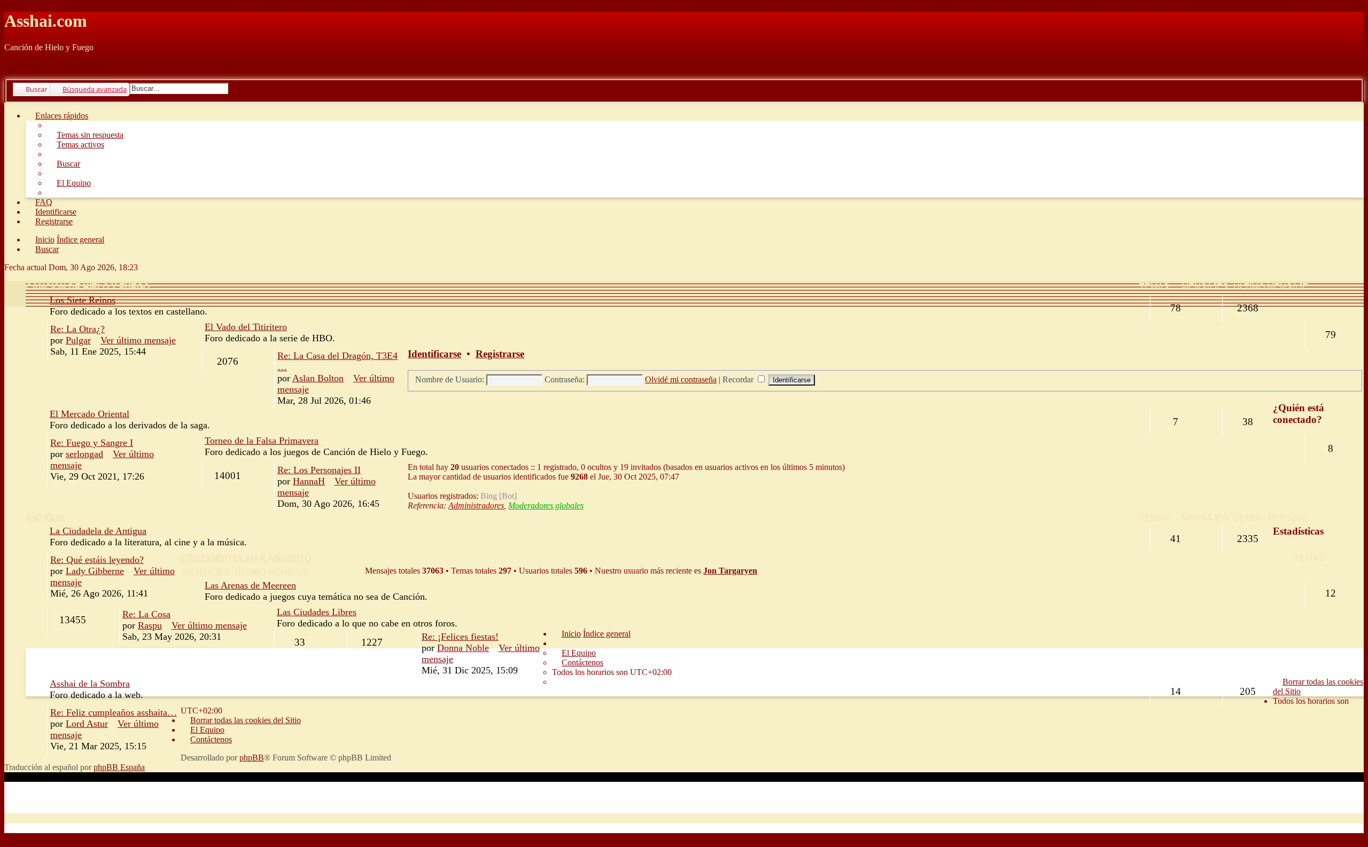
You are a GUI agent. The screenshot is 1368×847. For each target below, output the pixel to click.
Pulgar (78, 340)
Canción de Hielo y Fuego (88, 287)
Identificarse (434, 353)
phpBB (251, 757)
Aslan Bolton (318, 378)
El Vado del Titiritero (246, 326)
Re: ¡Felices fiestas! (460, 636)
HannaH (309, 481)
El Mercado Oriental (89, 414)
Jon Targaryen (730, 570)
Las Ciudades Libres (316, 612)
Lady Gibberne (95, 571)
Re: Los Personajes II (319, 470)
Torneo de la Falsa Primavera (261, 440)
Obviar (16, 65)
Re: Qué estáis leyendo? (97, 559)
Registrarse (500, 353)
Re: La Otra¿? (77, 329)
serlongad (84, 454)
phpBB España (119, 767)
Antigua (45, 517)
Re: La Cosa (146, 614)
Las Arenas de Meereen (250, 585)
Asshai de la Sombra (90, 683)
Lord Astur (87, 723)
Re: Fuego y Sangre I (91, 442)
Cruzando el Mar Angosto (246, 558)
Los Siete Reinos (82, 300)
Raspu (150, 625)
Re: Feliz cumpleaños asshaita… (113, 712)
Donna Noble (463, 647)
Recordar (739, 379)
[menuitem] (85, 134)
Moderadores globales (546, 505)
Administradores (476, 505)
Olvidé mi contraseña (681, 379)
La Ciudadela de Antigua (98, 531)
